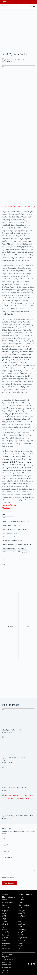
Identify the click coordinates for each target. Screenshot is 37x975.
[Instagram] (34, 964)
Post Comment (9, 883)
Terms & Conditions (8, 959)
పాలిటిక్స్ (20, 932)
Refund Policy (6, 965)
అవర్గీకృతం (5, 910)
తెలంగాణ (4, 929)
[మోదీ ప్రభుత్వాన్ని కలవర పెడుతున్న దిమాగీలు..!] (18, 775)
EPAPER (5, 2)
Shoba (20, 902)
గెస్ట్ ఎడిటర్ (5, 926)
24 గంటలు (5, 894)
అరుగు (20, 907)
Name (6, 838)
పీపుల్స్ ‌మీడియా (6, 934)
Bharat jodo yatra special (8, 898)
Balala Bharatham (25, 894)
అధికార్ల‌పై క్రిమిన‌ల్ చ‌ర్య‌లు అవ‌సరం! (11, 729)
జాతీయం (21, 926)
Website (6, 851)
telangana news (8, 544)
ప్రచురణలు (5, 937)
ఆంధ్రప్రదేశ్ (21, 913)
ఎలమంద (21, 918)
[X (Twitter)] (31, 964)
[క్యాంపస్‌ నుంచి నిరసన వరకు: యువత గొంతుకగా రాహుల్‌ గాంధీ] (18, 745)
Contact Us (5, 973)
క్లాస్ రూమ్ (5, 924)
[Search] (34, 6)
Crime (20, 897)
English (21, 899)
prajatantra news (23, 529)
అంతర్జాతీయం (6, 907)
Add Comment (8, 857)
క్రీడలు (20, 921)
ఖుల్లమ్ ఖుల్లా (22, 924)
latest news (7, 525)
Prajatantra (17, 525)
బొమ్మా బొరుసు (22, 940)
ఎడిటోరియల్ (4, 61)
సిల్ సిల (20, 948)
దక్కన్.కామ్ (5, 932)
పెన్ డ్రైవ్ (20, 934)
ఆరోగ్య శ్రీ (5, 916)
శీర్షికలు (20, 943)
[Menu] (31, 6)
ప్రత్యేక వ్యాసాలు (11, 61)
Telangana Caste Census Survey (13, 540)
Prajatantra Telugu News (11, 533)
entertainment (7, 902)
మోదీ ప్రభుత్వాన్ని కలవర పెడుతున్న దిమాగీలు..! (14, 787)
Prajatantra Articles (9, 529)
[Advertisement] (18, 29)
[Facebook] (28, 964)
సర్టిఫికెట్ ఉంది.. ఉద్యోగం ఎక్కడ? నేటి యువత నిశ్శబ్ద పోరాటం (18, 815)
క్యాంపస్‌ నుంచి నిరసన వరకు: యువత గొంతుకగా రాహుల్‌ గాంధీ (17, 758)
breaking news (8, 518)
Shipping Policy (6, 962)
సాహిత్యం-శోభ (6, 948)
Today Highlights (23, 552)
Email (6, 845)
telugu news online (9, 552)
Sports (4, 905)
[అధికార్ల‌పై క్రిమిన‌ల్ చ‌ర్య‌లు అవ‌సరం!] (18, 717)
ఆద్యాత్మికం (21, 910)
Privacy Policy (6, 967)
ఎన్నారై (4, 918)
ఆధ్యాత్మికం (5, 913)
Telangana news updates (24, 544)
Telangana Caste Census (11, 536)
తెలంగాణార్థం (22, 929)
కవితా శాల (5, 921)
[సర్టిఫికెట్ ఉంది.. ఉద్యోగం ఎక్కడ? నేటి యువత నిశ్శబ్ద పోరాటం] (18, 803)
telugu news (22, 548)
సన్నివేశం (21, 945)
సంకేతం (4, 945)
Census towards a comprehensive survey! (16, 521)
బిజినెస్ (4, 940)
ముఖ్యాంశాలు (6, 943)
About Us (5, 970)
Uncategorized (23, 905)
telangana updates (9, 548)
